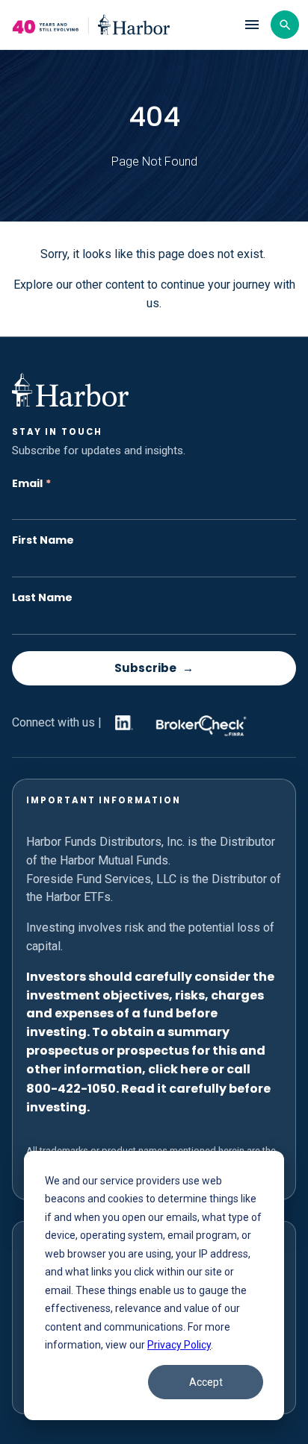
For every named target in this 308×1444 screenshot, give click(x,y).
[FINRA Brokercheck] (197, 722)
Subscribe (145, 668)
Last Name (42, 598)
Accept (206, 1382)
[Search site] (285, 24)
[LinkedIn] (121, 722)
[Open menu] (252, 24)
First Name (43, 540)
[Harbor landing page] (120, 24)
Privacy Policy (179, 1345)
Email (31, 484)
